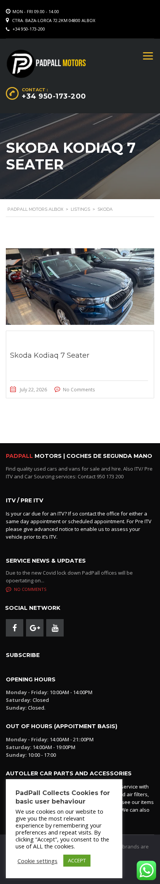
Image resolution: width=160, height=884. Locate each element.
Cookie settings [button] (37, 860)
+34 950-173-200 (28, 29)
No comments (30, 589)
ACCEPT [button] (77, 860)
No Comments (79, 389)
